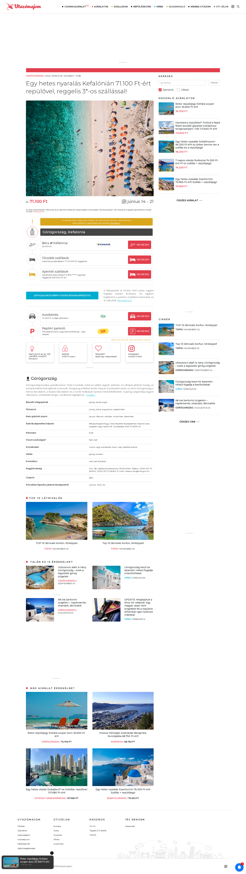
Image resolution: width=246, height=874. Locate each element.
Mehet (214, 82)
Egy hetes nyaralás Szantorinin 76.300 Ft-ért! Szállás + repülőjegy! (123, 791)
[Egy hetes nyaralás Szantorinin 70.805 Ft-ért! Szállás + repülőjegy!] (166, 189)
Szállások (121, 6)
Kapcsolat (130, 826)
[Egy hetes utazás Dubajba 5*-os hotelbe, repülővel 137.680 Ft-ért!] (56, 785)
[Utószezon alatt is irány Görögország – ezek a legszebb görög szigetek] (40, 588)
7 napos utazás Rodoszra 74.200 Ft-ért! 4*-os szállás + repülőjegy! (197, 162)
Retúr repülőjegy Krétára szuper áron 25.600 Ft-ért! (57, 734)
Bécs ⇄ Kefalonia (55, 243)
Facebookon (38, 211)
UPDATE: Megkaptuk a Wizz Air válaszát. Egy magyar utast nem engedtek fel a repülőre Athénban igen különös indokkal (138, 607)
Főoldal (21, 826)
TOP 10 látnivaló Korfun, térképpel (56, 543)
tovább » (91, 395)
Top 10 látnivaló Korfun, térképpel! (123, 543)
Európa (57, 826)
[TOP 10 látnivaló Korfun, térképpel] (56, 538)
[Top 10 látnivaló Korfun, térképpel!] (123, 538)
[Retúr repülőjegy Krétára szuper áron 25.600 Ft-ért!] (56, 728)
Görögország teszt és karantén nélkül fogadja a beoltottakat (138, 570)
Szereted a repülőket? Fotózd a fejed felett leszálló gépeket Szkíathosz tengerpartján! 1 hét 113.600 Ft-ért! (197, 125)
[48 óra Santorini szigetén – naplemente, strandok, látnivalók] (40, 620)
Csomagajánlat (76, 6)
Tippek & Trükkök (98, 830)
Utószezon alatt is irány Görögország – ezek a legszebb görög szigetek (72, 572)
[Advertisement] (123, 40)
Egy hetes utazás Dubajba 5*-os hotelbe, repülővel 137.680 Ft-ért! (56, 791)
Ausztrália (58, 844)
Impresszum (24, 839)
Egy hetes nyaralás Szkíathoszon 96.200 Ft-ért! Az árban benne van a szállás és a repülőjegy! (197, 144)
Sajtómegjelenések (26, 848)
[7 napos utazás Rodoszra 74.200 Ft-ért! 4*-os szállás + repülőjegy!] (166, 170)
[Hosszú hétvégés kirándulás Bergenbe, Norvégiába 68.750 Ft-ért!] (123, 728)
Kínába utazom (201, 6)
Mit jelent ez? (124, 300)
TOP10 (48, 548)
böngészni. (115, 223)
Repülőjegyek (142, 6)
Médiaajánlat (24, 844)
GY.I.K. (93, 826)
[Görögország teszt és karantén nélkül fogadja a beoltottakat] (106, 588)
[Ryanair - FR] (103, 247)
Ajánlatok (101, 6)
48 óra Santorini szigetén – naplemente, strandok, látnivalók (72, 602)
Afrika (56, 839)
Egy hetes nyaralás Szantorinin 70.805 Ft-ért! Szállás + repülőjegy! (196, 181)
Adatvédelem (24, 835)
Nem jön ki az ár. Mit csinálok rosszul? (131, 340)
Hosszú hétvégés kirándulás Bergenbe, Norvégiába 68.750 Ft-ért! (123, 734)
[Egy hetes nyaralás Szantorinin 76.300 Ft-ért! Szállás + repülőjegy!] (123, 785)
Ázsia (56, 830)
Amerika (58, 835)
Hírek (159, 6)
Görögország (67, 580)
